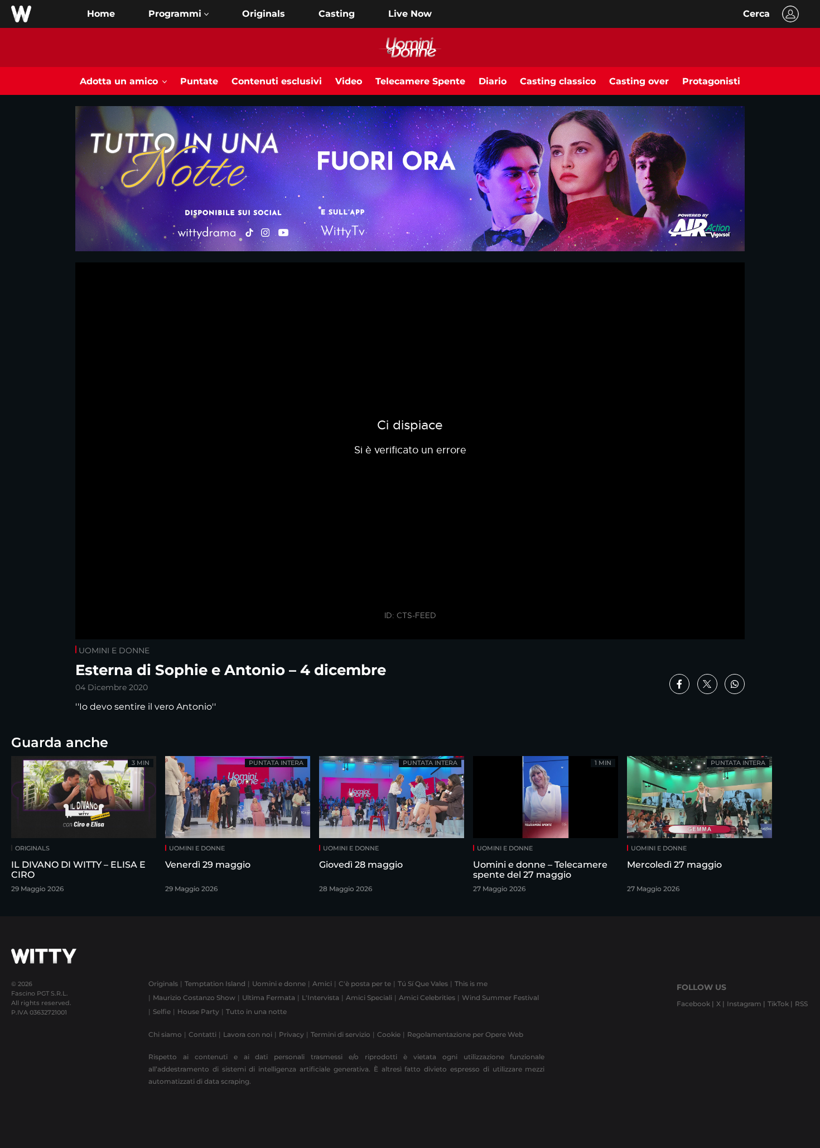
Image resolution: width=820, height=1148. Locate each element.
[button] (178, 14)
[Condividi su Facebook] (679, 684)
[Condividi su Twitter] (707, 684)
